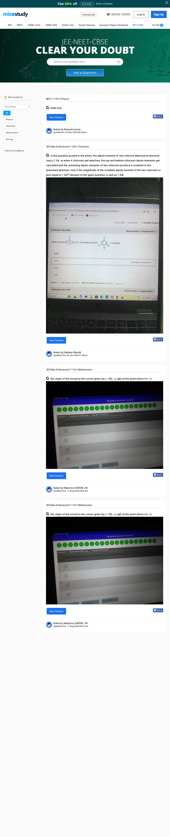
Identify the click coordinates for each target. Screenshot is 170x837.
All (7, 113)
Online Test (68, 25)
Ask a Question (85, 72)
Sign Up (159, 14)
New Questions (15, 97)
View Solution (56, 117)
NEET (20, 25)
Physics (9, 119)
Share (159, 116)
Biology (9, 139)
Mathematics (12, 132)
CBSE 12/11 (34, 25)
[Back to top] (159, 825)
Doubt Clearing (86, 25)
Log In (141, 14)
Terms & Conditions (14, 150)
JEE (10, 25)
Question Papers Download (113, 25)
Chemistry (10, 126)
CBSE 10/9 (51, 25)
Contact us (88, 14)
